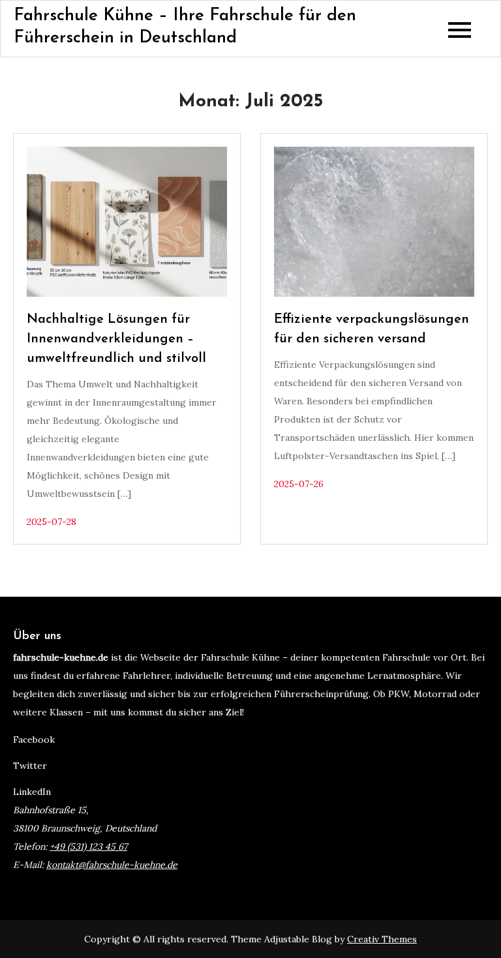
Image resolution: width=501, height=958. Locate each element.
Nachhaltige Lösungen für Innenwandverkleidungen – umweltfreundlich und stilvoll (116, 339)
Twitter (30, 765)
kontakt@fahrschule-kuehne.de (111, 865)
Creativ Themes (382, 939)
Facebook (34, 739)
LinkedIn (32, 792)
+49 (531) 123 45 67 (88, 846)
